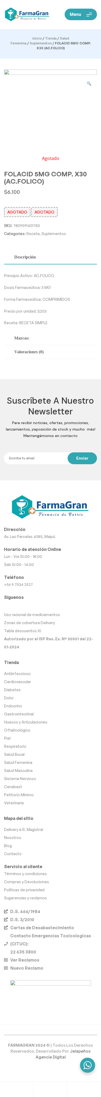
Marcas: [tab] (21, 338)
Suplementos (41, 43)
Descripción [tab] (25, 257)
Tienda (51, 38)
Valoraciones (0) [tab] (29, 352)
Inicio (37, 38)
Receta (33, 233)
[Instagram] (50, 605)
